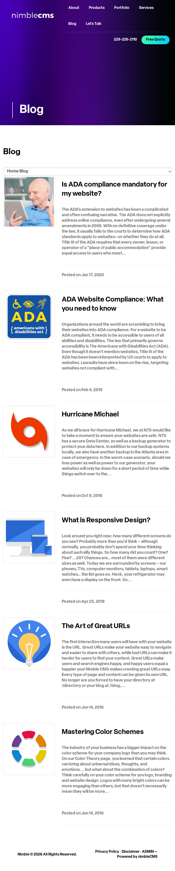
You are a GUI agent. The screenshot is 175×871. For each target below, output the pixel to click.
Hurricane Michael (90, 414)
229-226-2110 (125, 40)
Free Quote (155, 40)
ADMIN (148, 852)
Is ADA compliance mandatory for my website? (114, 189)
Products (97, 8)
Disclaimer (130, 852)
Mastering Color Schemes (103, 732)
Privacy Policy (107, 852)
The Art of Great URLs (96, 626)
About (73, 8)
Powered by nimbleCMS (137, 857)
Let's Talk (93, 24)
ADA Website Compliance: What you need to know (113, 304)
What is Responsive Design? (106, 520)
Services (146, 8)
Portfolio (121, 8)
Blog (72, 24)
